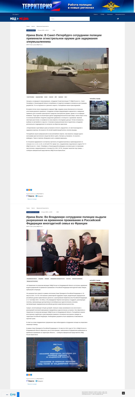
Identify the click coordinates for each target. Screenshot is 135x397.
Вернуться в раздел (32, 199)
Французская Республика (32, 281)
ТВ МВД (102, 14)
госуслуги (68, 278)
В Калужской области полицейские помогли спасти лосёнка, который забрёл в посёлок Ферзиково (98, 109)
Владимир (41, 278)
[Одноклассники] (29, 190)
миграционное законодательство (57, 278)
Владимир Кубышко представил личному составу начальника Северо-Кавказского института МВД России (98, 291)
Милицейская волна (120, 14)
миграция (47, 278)
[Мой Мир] (31, 190)
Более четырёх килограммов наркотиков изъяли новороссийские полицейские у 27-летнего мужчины (99, 124)
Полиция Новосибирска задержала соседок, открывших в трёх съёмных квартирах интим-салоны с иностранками (98, 305)
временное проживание (77, 278)
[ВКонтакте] (27, 190)
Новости (96, 14)
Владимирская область (32, 278)
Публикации (110, 14)
